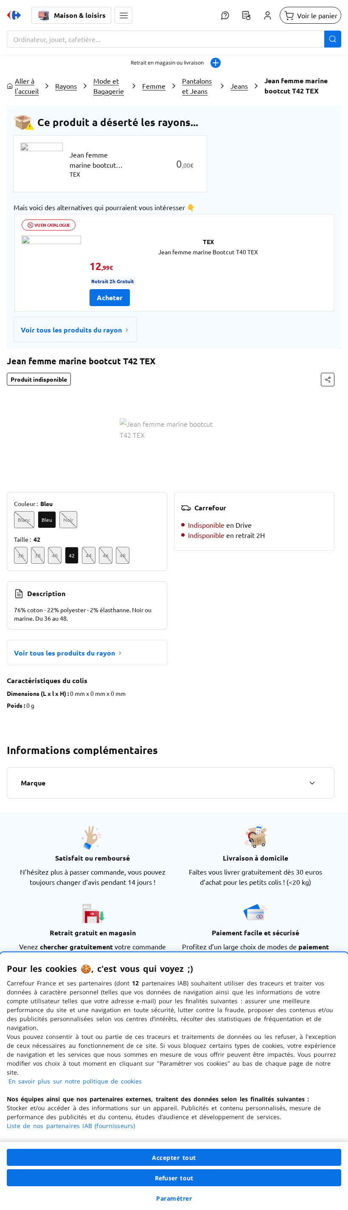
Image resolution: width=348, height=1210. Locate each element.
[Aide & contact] (225, 15)
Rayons (66, 86)
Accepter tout (174, 1158)
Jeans (239, 86)
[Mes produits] (246, 15)
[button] (123, 15)
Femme (154, 86)
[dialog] (174, 1081)
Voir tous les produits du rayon (71, 329)
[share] (327, 379)
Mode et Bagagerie (108, 85)
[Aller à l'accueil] (14, 15)
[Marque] (311, 782)
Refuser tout (174, 1178)
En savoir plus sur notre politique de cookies (75, 1081)
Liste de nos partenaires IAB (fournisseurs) (71, 1126)
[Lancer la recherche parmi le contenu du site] (333, 39)
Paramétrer (174, 1198)
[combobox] (174, 39)
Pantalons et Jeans (197, 85)
